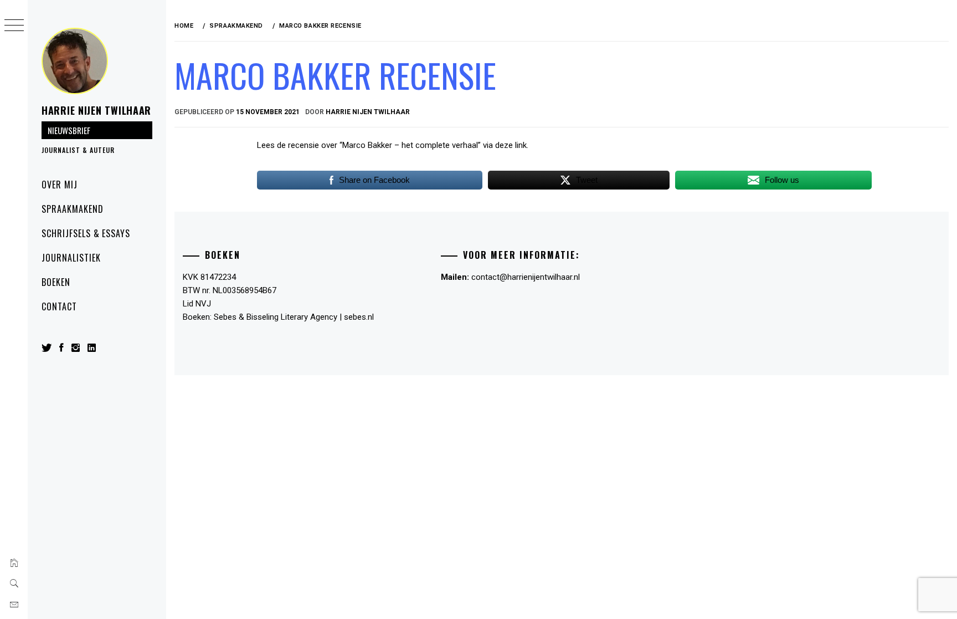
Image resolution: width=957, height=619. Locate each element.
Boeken (56, 282)
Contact (59, 306)
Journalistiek (71, 257)
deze (504, 145)
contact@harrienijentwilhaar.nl (525, 277)
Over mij (60, 184)
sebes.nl (359, 317)
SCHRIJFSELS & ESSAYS (86, 233)
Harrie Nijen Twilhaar (96, 110)
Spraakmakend (73, 209)
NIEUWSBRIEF (69, 130)
